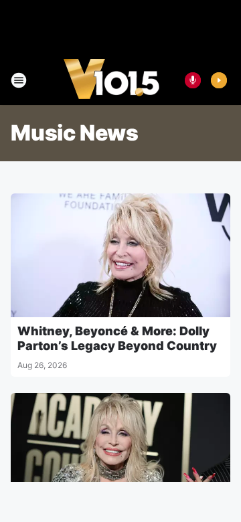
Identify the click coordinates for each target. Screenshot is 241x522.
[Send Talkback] (193, 80)
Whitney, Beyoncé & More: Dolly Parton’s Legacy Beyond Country (117, 338)
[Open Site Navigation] (19, 80)
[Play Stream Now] (219, 80)
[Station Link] (111, 80)
